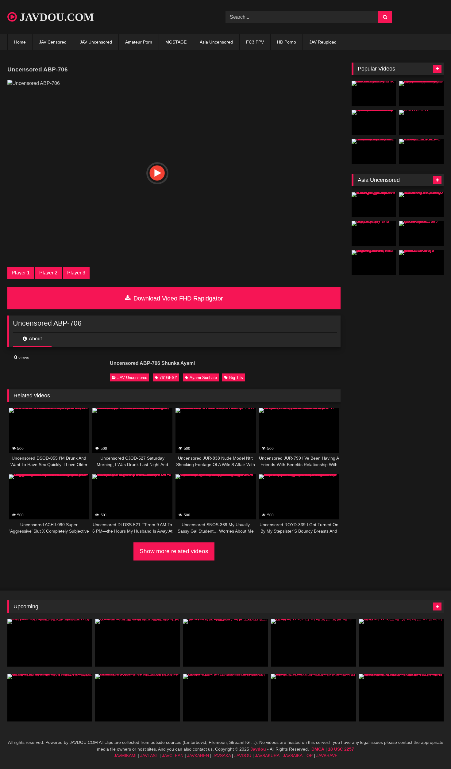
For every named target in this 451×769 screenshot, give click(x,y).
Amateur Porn (138, 42)
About (35, 338)
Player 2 (48, 272)
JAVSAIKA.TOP (298, 755)
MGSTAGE (176, 42)
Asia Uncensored (216, 42)
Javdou (258, 749)
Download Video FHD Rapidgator (177, 298)
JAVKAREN (198, 755)
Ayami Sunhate (203, 377)
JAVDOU (242, 755)
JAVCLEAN (172, 755)
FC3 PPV (255, 42)
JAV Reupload (323, 42)
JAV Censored (53, 42)
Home (20, 42)
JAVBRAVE (326, 755)
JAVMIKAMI (125, 755)
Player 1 (21, 272)
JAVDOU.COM (55, 17)
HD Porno (286, 42)
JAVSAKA (222, 755)
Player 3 (76, 272)
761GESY (168, 377)
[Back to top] (432, 751)
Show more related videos (174, 551)
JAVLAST (149, 755)
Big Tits (236, 377)
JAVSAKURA (267, 755)
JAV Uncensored (96, 42)
